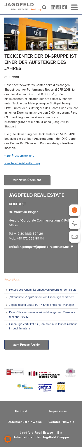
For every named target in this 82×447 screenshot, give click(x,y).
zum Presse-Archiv (26, 344)
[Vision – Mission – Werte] (74, 210)
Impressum (58, 411)
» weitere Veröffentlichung (22, 163)
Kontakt (21, 411)
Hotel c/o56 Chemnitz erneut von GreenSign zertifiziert (42, 290)
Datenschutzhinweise (25, 422)
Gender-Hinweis (61, 422)
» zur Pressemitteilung (19, 155)
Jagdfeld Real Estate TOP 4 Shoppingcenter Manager (41, 305)
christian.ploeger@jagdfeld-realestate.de (39, 246)
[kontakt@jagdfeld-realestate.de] (74, 237)
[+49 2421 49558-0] (74, 223)
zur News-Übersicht (27, 180)
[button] (8, 439)
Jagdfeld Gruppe (55, 437)
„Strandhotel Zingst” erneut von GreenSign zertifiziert (41, 297)
